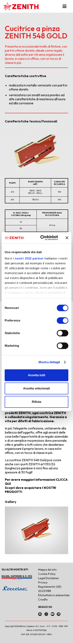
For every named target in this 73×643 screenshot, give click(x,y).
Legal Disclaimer (48, 578)
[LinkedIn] (58, 614)
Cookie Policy (47, 574)
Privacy (42, 582)
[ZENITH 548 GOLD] (36, 530)
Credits (43, 599)
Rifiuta (36, 401)
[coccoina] (18, 588)
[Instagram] (46, 614)
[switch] (62, 320)
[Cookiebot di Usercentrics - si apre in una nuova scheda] (43, 237)
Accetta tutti (36, 375)
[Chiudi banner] (66, 237)
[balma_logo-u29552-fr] (18, 577)
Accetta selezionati (36, 388)
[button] (66, 6)
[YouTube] (52, 614)
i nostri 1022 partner (28, 258)
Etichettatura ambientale (54, 595)
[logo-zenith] (21, 6)
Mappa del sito (47, 569)
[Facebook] (40, 614)
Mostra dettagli (49, 362)
